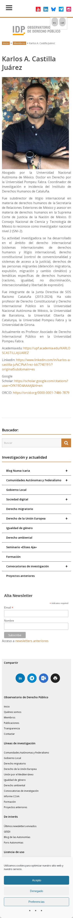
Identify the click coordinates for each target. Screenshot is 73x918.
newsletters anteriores (31, 641)
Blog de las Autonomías (17, 837)
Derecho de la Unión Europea (37, 518)
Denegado (36, 891)
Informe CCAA (11, 796)
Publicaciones (11, 723)
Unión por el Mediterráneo (18, 774)
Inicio (6, 43)
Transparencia (12, 728)
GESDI (7, 831)
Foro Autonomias (13, 842)
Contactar (9, 734)
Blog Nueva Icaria (37, 470)
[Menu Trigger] (9, 7)
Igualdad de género (19, 528)
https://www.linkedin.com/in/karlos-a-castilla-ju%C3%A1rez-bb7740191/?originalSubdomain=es (36, 364)
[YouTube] (38, 9)
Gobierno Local (16, 490)
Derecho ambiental (19, 537)
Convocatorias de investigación (37, 566)
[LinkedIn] (45, 9)
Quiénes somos (12, 712)
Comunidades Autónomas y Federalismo (37, 480)
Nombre (9, 620)
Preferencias (36, 901)
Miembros (19, 43)
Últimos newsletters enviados (20, 826)
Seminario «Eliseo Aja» (21, 547)
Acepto (36, 880)
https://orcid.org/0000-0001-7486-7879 (41, 393)
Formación (13, 557)
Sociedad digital (37, 499)
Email (8, 607)
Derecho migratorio (19, 509)
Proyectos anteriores (20, 576)
